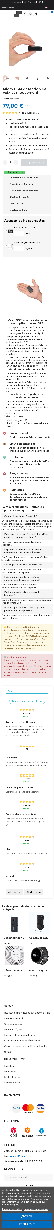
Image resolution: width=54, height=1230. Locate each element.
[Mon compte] (46, 14)
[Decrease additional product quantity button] (22, 235)
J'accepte (27, 1216)
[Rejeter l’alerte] (50, 627)
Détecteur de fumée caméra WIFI (24, 970)
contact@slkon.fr (18, 1156)
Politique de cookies (12, 1209)
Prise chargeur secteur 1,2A (27, 242)
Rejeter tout (27, 1224)
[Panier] (50, 14)
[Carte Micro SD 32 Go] (10, 230)
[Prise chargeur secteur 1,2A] (10, 245)
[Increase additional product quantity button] (22, 232)
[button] (4, 48)
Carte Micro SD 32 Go (25, 227)
